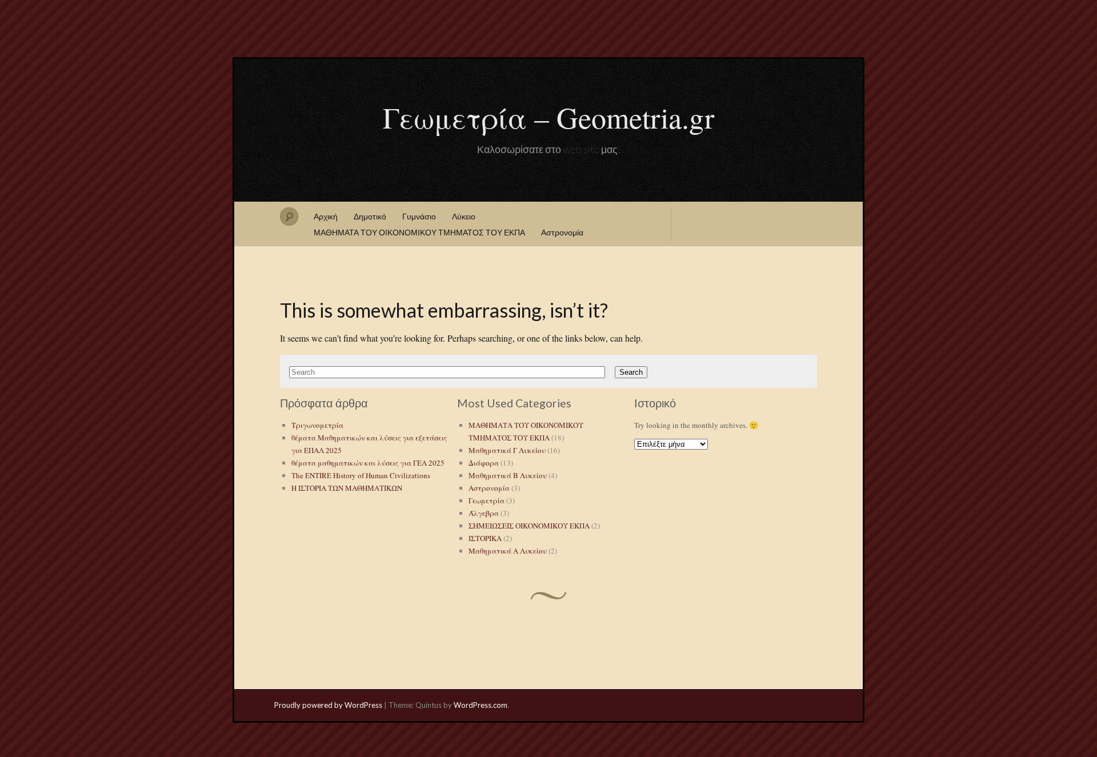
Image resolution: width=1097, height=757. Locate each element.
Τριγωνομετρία (317, 425)
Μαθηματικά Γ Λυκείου (507, 450)
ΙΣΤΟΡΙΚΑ (485, 538)
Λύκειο (463, 216)
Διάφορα (484, 463)
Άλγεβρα (484, 513)
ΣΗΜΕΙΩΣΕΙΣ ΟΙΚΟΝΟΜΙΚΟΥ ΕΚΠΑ (529, 525)
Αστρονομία (562, 232)
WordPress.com (480, 705)
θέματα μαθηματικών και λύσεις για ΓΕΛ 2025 (368, 463)
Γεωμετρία (487, 500)
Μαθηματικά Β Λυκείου (508, 475)
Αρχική (326, 216)
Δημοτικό (370, 216)
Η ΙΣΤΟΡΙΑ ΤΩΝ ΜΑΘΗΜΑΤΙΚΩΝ (346, 488)
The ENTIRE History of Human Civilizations (360, 475)
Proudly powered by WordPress (328, 705)
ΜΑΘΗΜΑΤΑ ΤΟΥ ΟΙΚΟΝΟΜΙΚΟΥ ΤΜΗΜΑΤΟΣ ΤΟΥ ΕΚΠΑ (419, 232)
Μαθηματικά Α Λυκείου (508, 551)
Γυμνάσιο (419, 216)
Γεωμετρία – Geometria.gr (548, 117)
